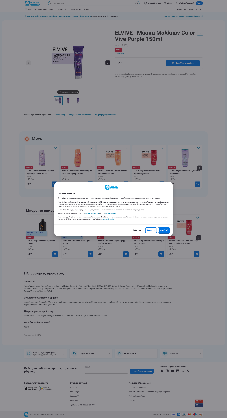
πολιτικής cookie (108, 219)
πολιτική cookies (110, 213)
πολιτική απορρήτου (92, 213)
